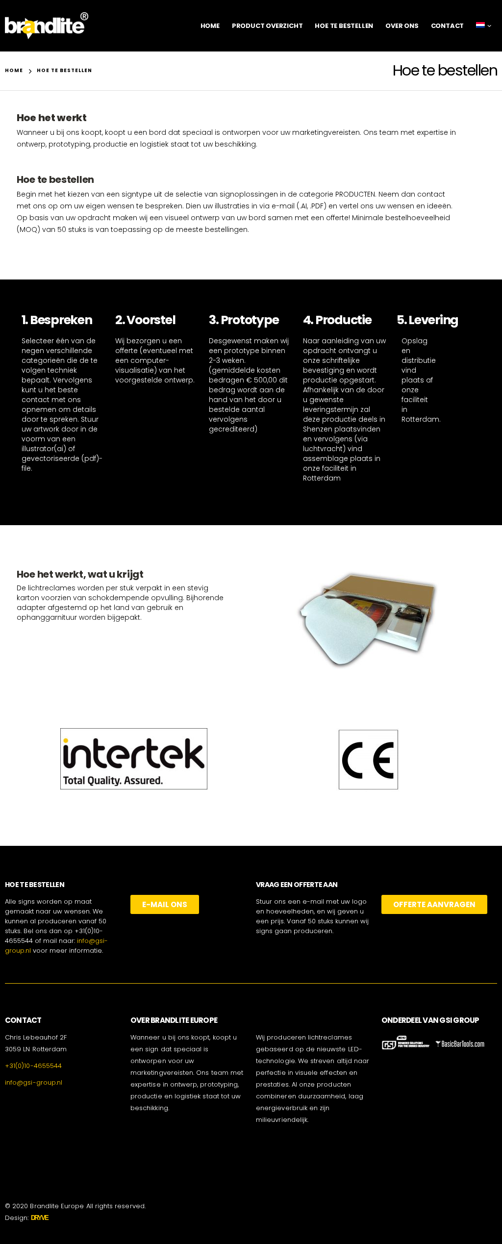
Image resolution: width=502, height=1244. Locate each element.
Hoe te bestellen (344, 25)
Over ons (401, 25)
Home (210, 25)
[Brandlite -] (46, 25)
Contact (447, 25)
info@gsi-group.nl (33, 1082)
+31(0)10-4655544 (33, 1065)
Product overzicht (267, 25)
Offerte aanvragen (434, 904)
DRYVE (39, 1217)
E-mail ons (164, 904)
